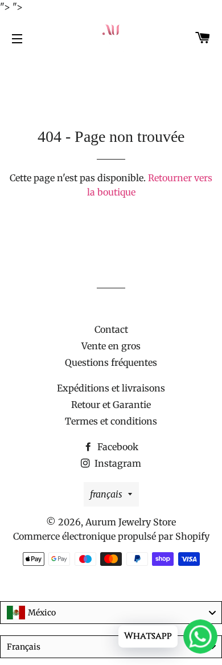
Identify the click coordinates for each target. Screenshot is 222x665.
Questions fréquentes (111, 362)
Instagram (116, 463)
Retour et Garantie (111, 404)
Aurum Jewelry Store (130, 522)
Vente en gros (111, 346)
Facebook (116, 446)
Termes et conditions (111, 421)
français (106, 494)
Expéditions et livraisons (111, 388)
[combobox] (111, 612)
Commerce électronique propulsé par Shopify (111, 536)
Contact (111, 329)
